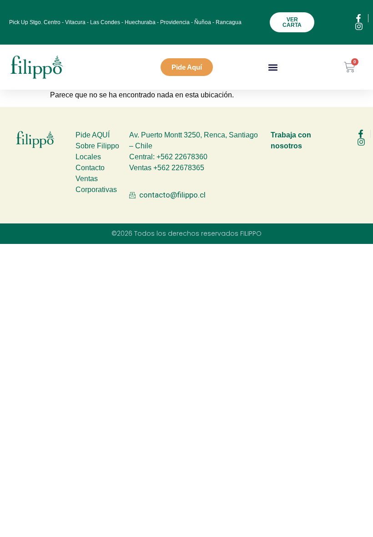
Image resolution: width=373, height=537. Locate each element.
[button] (273, 67)
